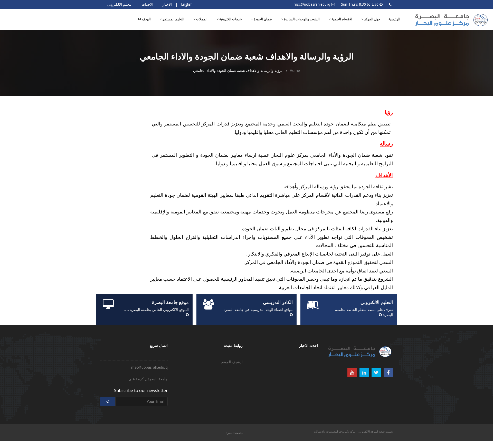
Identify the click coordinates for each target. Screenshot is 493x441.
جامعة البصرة (234, 433)
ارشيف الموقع (232, 361)
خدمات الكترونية (230, 19)
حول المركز (371, 19)
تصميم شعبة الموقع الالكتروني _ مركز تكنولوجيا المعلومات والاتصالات (353, 431)
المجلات (201, 19)
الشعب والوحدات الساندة (301, 19)
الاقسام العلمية (341, 19)
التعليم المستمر (173, 19)
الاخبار (167, 4)
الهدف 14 (144, 19)
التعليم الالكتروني (119, 4)
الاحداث (147, 4)
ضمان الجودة (262, 19)
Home (295, 70)
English (187, 4)
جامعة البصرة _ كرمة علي (148, 378)
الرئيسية (394, 19)
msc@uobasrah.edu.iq (312, 4)
